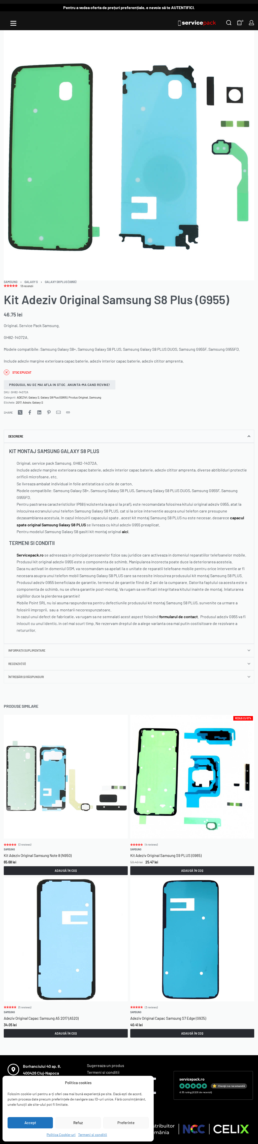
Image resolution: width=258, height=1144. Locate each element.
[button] (66, 870)
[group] (192, 939)
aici (125, 531)
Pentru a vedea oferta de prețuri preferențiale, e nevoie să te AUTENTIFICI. (129, 7)
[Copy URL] (68, 412)
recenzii (26, 285)
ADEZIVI (22, 397)
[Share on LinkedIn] (39, 412)
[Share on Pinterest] (49, 412)
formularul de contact (178, 616)
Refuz (78, 1122)
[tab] (129, 436)
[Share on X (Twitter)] (20, 412)
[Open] (13, 23)
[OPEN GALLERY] (129, 155)
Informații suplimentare (26, 650)
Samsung (10, 282)
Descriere (15, 436)
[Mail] (58, 412)
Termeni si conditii (92, 1134)
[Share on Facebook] (29, 412)
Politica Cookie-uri (61, 1134)
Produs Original (78, 397)
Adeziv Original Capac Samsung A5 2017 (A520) (41, 1018)
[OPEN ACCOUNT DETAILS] (251, 22)
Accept (30, 1122)
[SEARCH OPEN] (229, 22)
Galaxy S (31, 282)
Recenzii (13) (17, 663)
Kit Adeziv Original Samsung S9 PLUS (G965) (166, 855)
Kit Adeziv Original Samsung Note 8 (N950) (38, 855)
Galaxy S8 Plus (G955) (60, 282)
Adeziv (27, 402)
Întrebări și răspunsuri (26, 677)
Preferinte (126, 1122)
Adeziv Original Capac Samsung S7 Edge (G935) (168, 1018)
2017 (18, 402)
